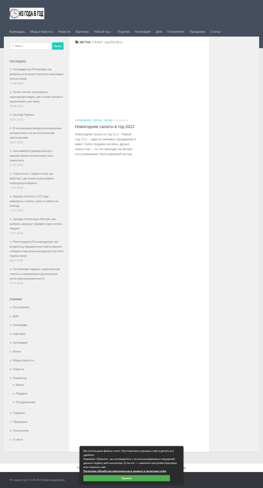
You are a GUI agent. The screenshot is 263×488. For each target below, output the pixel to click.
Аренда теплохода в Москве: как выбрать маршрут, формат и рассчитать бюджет (36, 223)
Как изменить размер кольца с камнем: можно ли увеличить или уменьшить (31, 155)
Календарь (17, 31)
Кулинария (143, 31)
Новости (64, 31)
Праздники (197, 31)
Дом (159, 31)
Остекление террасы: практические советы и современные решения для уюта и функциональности (35, 273)
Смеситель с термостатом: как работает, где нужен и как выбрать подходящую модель (32, 178)
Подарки (21, 393)
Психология (175, 31)
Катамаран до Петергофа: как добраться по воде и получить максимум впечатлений (36, 74)
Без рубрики (21, 307)
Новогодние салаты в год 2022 (104, 126)
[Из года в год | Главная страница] (27, 13)
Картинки (82, 31)
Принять (126, 478)
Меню (98, 120)
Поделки (124, 31)
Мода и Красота (41, 31)
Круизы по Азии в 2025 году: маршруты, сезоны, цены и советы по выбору (34, 201)
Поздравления (25, 402)
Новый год (101, 31)
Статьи (215, 31)
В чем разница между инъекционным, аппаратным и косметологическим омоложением (36, 132)
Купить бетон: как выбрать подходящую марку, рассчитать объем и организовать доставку (36, 96)
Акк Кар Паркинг (23, 114)
